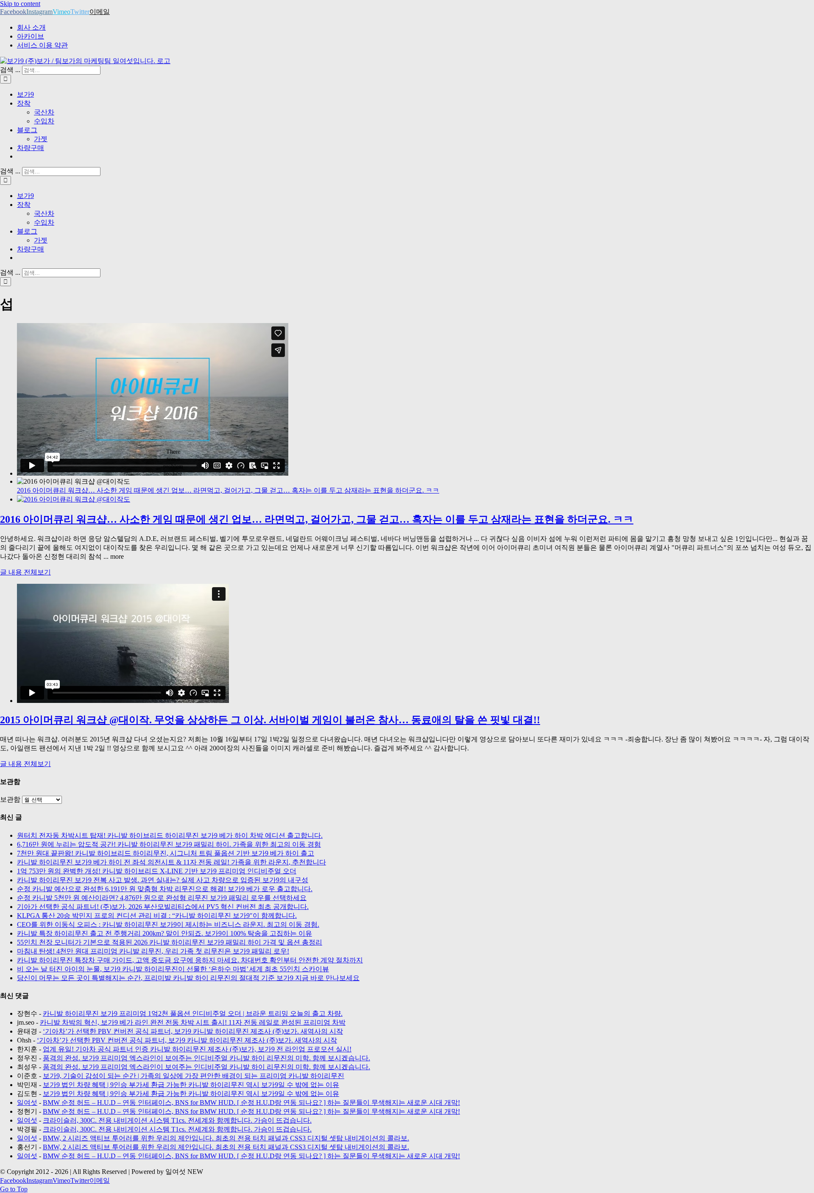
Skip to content (20, 3)
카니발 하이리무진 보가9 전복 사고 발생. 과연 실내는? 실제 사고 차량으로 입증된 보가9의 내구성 (162, 880)
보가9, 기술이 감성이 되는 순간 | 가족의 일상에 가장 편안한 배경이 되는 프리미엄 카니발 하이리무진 (193, 1075)
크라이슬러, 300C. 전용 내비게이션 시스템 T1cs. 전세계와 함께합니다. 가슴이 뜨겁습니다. (177, 1120)
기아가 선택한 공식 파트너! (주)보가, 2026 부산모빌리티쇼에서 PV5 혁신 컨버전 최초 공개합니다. (163, 906)
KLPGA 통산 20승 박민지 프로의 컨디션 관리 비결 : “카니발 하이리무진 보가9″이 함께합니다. (157, 915)
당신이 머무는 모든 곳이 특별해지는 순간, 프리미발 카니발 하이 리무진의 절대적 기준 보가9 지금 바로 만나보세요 (188, 977)
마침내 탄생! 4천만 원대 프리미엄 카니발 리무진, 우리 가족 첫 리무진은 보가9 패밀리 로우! (153, 951)
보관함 (10, 799)
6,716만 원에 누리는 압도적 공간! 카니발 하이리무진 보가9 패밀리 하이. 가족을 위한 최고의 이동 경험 (169, 844)
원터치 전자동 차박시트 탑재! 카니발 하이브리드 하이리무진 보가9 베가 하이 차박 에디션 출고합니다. (170, 835)
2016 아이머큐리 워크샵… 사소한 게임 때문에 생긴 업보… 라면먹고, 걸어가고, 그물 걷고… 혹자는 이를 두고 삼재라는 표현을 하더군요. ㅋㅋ (228, 490)
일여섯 (27, 1102)
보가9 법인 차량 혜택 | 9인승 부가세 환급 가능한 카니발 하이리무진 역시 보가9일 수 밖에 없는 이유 (191, 1084)
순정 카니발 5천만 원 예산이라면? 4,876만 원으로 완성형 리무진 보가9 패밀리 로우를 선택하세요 (162, 897)
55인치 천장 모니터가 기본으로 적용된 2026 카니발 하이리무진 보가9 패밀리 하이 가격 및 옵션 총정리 (169, 942)
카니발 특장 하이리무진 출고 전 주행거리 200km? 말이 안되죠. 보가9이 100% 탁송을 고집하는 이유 (164, 933)
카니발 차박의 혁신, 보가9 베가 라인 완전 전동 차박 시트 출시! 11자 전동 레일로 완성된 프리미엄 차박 (193, 1022)
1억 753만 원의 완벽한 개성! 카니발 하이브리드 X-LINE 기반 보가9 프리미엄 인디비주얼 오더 (156, 871)
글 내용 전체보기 (25, 572)
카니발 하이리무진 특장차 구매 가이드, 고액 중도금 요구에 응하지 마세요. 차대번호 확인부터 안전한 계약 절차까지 (190, 960)
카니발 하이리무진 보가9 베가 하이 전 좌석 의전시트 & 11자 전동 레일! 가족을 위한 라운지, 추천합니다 (171, 862)
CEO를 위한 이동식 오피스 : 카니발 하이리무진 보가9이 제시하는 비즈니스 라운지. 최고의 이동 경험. (168, 924)
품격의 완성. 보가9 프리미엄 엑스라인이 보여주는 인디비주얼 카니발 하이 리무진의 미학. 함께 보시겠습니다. (206, 1058)
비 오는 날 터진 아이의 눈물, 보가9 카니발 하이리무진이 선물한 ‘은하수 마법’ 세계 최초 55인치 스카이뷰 (173, 969)
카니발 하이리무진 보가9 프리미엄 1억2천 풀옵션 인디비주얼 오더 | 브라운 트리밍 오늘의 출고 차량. (193, 1013)
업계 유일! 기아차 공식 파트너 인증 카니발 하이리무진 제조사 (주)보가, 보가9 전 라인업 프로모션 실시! (197, 1049)
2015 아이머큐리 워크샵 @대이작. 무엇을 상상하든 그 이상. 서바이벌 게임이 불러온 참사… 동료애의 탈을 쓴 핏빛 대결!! (270, 719)
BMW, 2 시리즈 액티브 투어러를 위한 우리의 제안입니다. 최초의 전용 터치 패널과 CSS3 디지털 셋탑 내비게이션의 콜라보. (226, 1138)
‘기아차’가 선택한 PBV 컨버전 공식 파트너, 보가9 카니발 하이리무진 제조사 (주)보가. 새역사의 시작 (193, 1031)
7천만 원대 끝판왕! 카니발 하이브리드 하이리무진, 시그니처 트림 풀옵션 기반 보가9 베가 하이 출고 (165, 853)
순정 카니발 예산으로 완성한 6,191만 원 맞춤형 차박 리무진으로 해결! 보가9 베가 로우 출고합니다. (164, 888)
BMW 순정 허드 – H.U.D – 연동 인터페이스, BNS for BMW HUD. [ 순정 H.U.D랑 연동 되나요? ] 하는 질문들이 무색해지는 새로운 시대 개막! (251, 1102)
